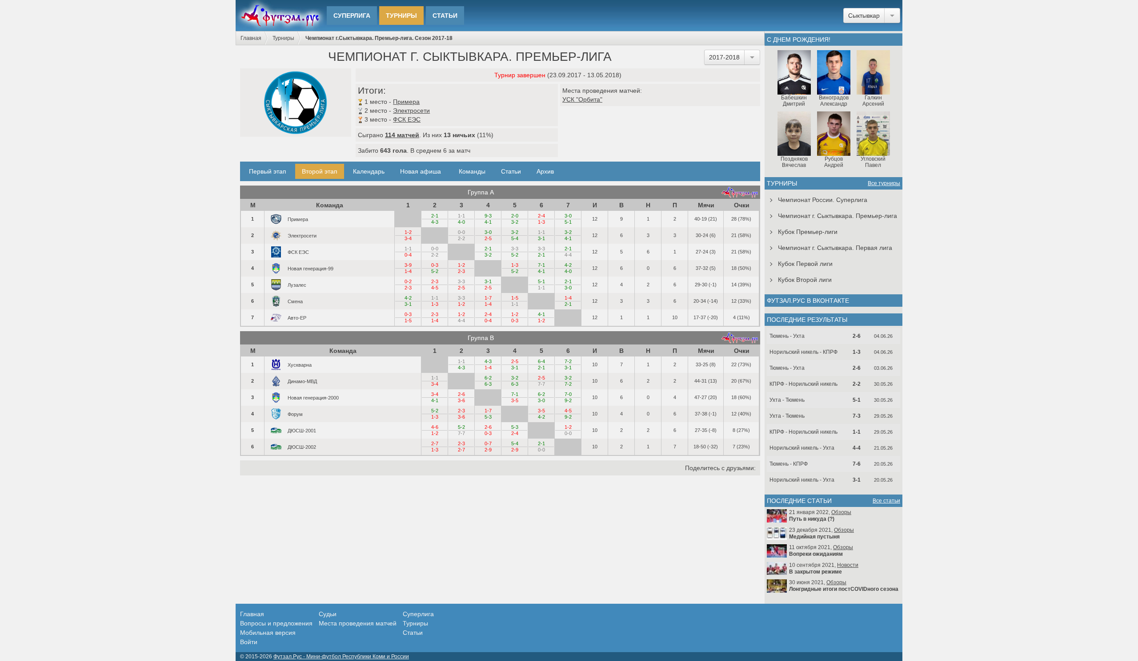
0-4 (408, 254)
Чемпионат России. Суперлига (822, 199)
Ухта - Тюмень (787, 400)
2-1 (434, 215)
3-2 (514, 222)
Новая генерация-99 (310, 268)
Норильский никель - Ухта (801, 448)
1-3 (541, 222)
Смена (295, 301)
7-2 (568, 361)
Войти (248, 641)
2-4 (541, 215)
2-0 (514, 215)
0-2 (408, 281)
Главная (250, 38)
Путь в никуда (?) (811, 519)
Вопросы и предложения (276, 623)
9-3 (488, 215)
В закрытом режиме (815, 572)
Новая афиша (420, 171)
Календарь (369, 171)
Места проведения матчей (358, 623)
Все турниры (884, 183)
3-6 (461, 400)
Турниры (401, 15)
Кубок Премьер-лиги (807, 231)
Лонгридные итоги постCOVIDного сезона (843, 589)
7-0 (568, 394)
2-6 (461, 394)
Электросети (411, 110)
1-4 (408, 271)
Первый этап (267, 171)
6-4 (541, 361)
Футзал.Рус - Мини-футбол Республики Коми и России (341, 656)
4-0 (461, 222)
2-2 (461, 238)
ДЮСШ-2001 (302, 430)
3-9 (408, 265)
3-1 (541, 238)
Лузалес (297, 284)
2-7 (434, 443)
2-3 (461, 271)
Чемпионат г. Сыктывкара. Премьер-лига (837, 215)
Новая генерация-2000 (313, 397)
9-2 (568, 400)
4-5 (434, 287)
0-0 (461, 232)
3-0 (568, 215)
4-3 (434, 222)
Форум (295, 413)
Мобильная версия (268, 632)
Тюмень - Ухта (787, 336)
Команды (472, 171)
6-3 (488, 384)
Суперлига (351, 15)
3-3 (514, 248)
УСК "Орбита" (582, 99)
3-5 (514, 400)
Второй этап (319, 171)
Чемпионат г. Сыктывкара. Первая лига (835, 247)
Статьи (445, 15)
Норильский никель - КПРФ (803, 352)
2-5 (488, 238)
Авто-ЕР (297, 317)
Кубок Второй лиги (805, 279)
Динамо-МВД (302, 381)
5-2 (514, 254)
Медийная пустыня (814, 537)
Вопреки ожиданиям (816, 554)
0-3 (434, 265)
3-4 (408, 238)
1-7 (488, 298)
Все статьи (886, 501)
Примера (406, 101)
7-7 (541, 384)
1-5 (514, 298)
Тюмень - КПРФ (788, 464)
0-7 (488, 443)
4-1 (488, 222)
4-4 (568, 254)
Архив (545, 171)
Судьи (328, 613)
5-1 (568, 222)
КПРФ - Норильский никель (803, 384)
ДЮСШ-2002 (302, 446)
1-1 (461, 215)
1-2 (408, 232)
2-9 (488, 449)
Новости (847, 565)
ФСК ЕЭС (407, 119)
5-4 (514, 238)
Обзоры (841, 512)
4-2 (568, 265)
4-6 (434, 427)
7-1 (541, 265)
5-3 (488, 417)
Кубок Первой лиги (805, 263)
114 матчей (402, 135)
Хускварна (300, 364)
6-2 (488, 377)
